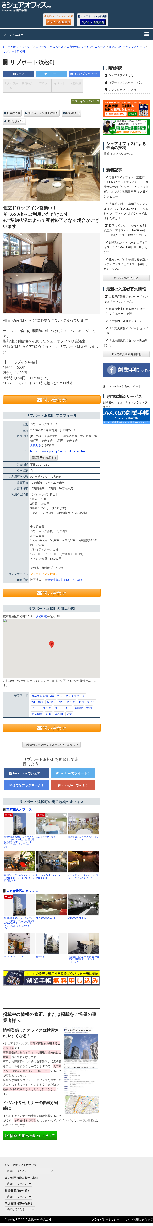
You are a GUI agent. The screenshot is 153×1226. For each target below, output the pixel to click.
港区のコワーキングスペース (127, 47)
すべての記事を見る (126, 278)
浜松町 (59, 714)
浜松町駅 (35, 445)
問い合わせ (73, 113)
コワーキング (66, 702)
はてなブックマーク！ (28, 785)
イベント (59, 83)
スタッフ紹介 (11, 85)
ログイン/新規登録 (58, 22)
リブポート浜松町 (14, 51)
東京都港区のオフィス (22, 891)
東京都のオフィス (19, 809)
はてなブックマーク (86, 74)
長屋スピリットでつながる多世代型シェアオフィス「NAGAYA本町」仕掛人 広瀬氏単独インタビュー (126, 230)
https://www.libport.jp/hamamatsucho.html (57, 451)
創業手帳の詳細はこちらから (65, 580)
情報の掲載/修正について (32, 1135)
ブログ (43, 83)
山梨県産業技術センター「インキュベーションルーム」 (126, 299)
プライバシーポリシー (105, 1219)
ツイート (53, 74)
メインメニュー (13, 34)
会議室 (78, 708)
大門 (89, 708)
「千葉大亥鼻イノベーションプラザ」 (126, 330)
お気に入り (13, 113)
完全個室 (37, 714)
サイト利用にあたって (139, 1219)
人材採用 (75, 83)
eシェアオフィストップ (17, 47)
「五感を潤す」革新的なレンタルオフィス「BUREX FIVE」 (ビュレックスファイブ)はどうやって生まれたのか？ (126, 211)
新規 (49, 714)
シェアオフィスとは (121, 75)
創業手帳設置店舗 (42, 696)
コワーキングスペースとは (125, 82)
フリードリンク (41, 708)
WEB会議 (37, 702)
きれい (51, 702)
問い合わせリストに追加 (43, 113)
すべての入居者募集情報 (126, 354)
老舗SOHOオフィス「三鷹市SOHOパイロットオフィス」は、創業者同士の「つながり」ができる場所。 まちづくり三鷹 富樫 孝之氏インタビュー (126, 186)
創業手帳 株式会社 (39, 1219)
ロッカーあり (62, 708)
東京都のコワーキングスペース (86, 47)
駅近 (69, 714)
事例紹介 (27, 83)
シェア (20, 74)
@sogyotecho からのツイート (122, 386)
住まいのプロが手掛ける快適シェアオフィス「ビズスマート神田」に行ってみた (126, 264)
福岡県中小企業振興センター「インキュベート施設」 (124, 311)
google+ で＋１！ (74, 785)
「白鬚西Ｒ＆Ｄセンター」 (125, 321)
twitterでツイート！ (74, 773)
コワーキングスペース (49, 47)
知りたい (16, 121)
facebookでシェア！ (28, 773)
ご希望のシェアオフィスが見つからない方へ (51, 745)
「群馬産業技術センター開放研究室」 (126, 342)
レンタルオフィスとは (122, 90)
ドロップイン (86, 702)
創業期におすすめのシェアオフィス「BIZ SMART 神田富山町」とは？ (126, 247)
